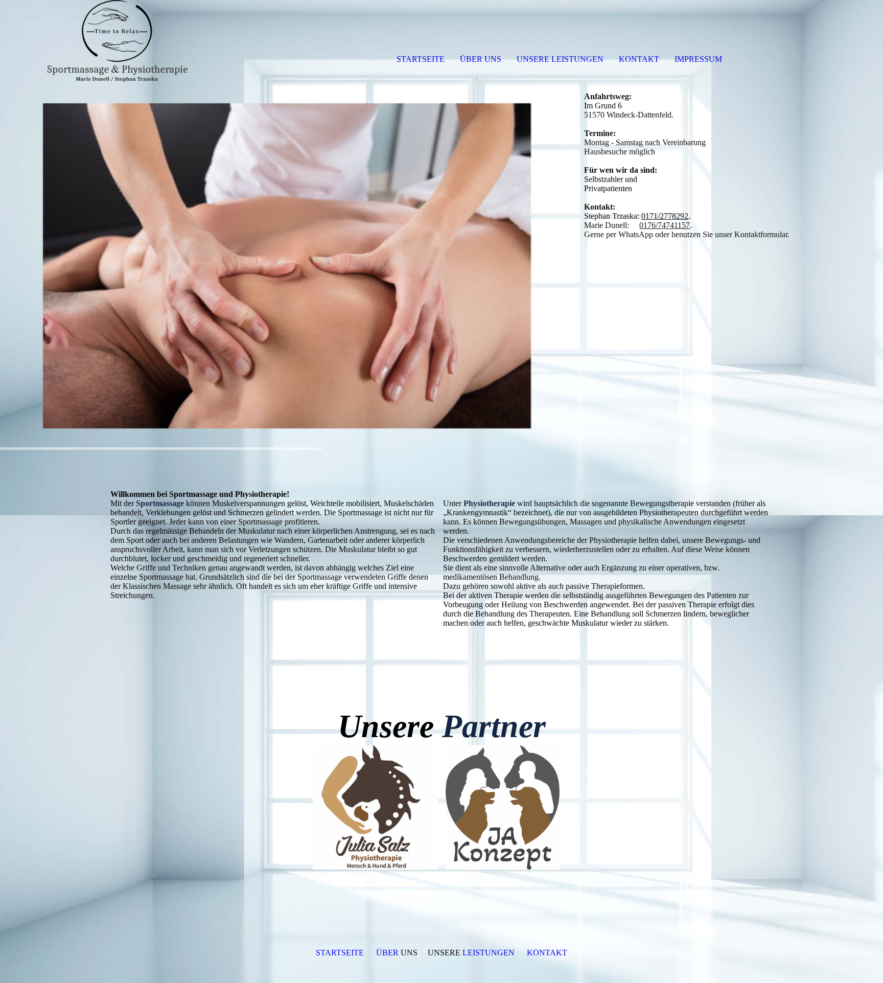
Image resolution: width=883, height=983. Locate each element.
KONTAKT (639, 59)
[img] (117, 41)
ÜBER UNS (480, 59)
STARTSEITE (421, 59)
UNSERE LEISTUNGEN (560, 59)
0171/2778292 (664, 216)
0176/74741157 (664, 225)
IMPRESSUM (698, 59)
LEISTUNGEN (487, 952)
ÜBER (388, 952)
